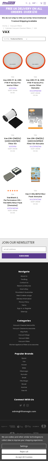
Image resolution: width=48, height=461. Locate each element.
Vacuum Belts (24, 338)
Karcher (24, 387)
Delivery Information (24, 299)
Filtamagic (24, 371)
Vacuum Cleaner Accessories (24, 328)
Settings (24, 446)
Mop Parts (24, 332)
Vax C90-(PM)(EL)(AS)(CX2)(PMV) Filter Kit (12, 141)
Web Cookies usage (24, 295)
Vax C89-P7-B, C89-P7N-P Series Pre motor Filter (12, 83)
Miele (24, 368)
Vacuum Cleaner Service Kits (24, 325)
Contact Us (24, 283)
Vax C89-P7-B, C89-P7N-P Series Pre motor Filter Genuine (35, 84)
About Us (24, 276)
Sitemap (24, 312)
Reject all (24, 451)
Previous (3, 458)
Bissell (24, 384)
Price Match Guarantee (24, 292)
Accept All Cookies (24, 457)
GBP (34, 3)
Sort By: (7, 39)
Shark (24, 378)
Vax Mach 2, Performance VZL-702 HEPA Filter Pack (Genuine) (12, 201)
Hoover (24, 365)
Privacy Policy (24, 302)
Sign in (20, 308)
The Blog (24, 279)
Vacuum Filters (24, 341)
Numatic (24, 374)
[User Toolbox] (29, 3)
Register (28, 308)
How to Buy (24, 289)
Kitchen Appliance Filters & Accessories (24, 345)
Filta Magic (24, 381)
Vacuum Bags (24, 335)
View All (24, 390)
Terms (24, 305)
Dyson (24, 358)
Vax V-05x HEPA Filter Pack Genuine (35, 195)
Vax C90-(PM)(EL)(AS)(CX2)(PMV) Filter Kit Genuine (35, 141)
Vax (24, 361)
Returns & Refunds (24, 286)
